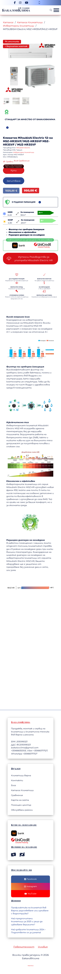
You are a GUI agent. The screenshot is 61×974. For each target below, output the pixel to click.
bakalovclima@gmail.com (24, 747)
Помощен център (21, 805)
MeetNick (30, 965)
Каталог (8, 22)
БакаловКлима (16, 10)
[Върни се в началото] (43, 963)
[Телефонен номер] (39, 3)
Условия (43, 946)
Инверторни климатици (18, 25)
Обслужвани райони (22, 810)
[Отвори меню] (56, 10)
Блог (13, 785)
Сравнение (17, 795)
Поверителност (23, 946)
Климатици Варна (21, 775)
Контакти (17, 780)
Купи (14, 170)
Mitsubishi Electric (31, 137)
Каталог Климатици (30, 22)
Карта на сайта (20, 800)
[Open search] (50, 10)
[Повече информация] (7, 127)
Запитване (14, 180)
